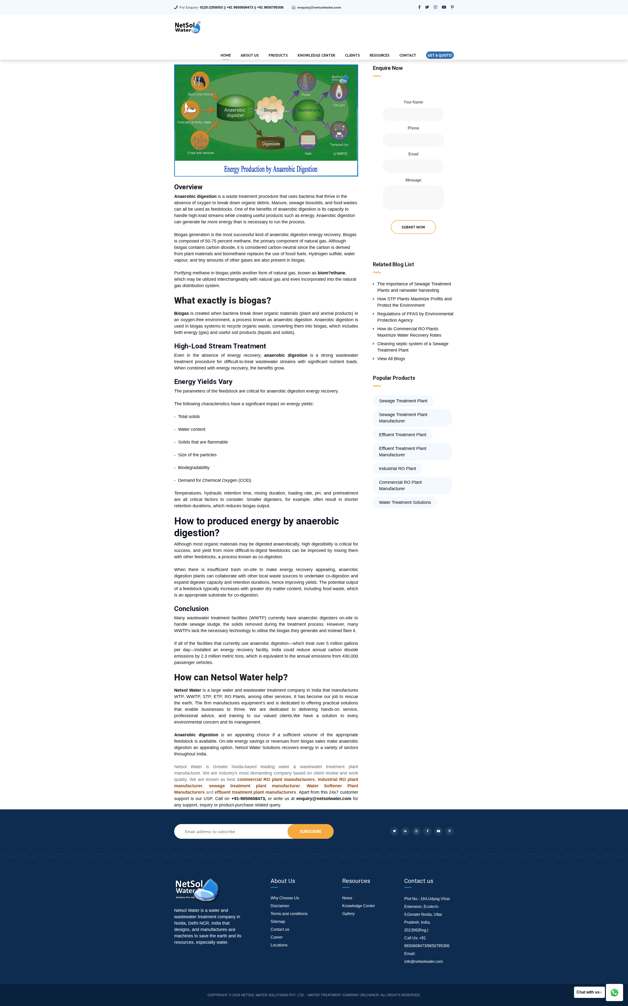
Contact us (280, 929)
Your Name (413, 102)
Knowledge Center (316, 55)
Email (413, 154)
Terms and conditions (289, 914)
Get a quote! (440, 55)
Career (277, 937)
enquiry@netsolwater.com (319, 7)
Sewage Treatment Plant (403, 400)
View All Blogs (391, 358)
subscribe (310, 831)
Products (278, 55)
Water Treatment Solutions (405, 502)
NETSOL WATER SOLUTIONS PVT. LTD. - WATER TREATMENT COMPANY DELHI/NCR (310, 995)
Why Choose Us (285, 898)
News (347, 898)
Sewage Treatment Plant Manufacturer (403, 417)
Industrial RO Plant (397, 468)
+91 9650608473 (240, 7)
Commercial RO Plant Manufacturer (400, 485)
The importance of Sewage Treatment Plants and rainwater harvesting (414, 287)
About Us (250, 55)
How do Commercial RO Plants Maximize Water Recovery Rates (409, 332)
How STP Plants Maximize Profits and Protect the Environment (414, 302)
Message (413, 180)
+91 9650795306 (270, 7)
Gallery (348, 914)
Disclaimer (280, 906)
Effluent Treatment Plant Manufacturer (402, 451)
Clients (352, 55)
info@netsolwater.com (423, 961)
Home (226, 55)
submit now (413, 227)
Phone (413, 128)
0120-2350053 (211, 7)
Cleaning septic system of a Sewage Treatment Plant (412, 347)
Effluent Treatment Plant (402, 434)
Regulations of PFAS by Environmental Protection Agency (415, 317)
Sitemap (278, 921)
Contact (407, 55)
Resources (380, 55)
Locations (279, 945)
